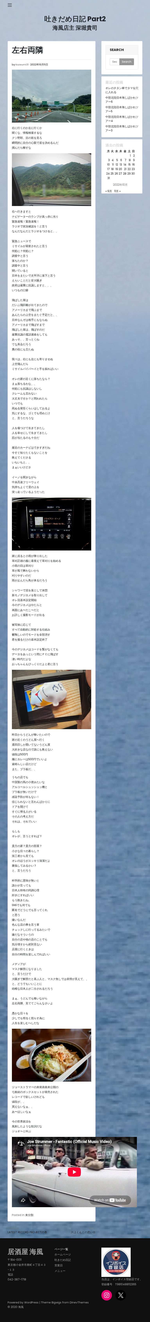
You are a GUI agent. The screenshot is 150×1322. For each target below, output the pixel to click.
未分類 (29, 1215)
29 (129, 174)
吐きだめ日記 (62, 1260)
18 (112, 169)
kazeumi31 (22, 64)
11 (113, 165)
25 (112, 174)
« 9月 (108, 191)
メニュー (59, 1271)
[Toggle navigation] (10, 5)
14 (125, 165)
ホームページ (62, 1254)
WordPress (31, 1302)
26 (116, 174)
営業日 (58, 1265)
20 (120, 169)
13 (121, 165)
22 (129, 169)
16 (133, 165)
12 (117, 165)
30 (133, 174)
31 (108, 178)
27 (120, 174)
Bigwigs (56, 1302)
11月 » (117, 191)
